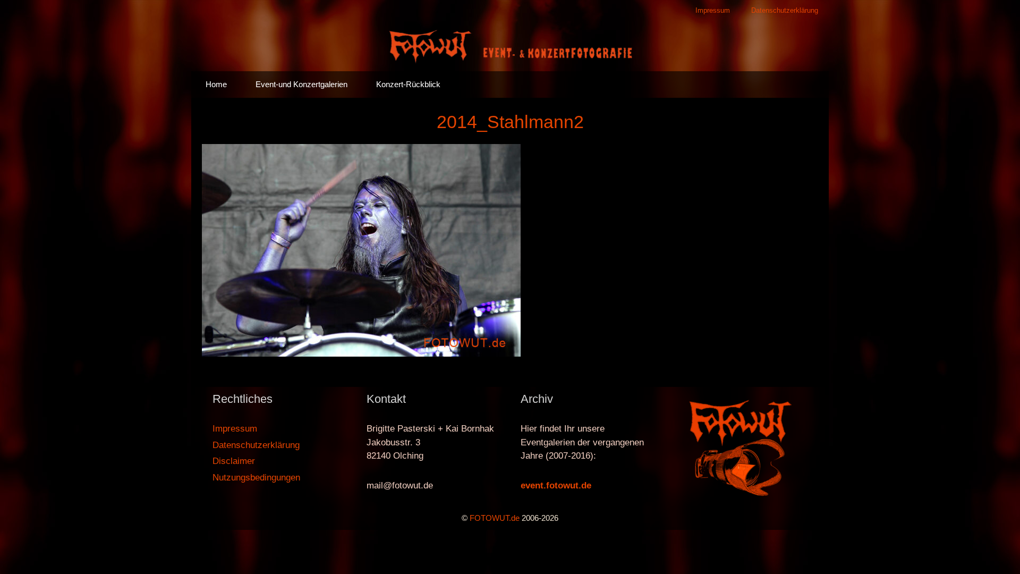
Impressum (712, 10)
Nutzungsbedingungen (256, 477)
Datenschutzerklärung (784, 10)
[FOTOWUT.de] (510, 45)
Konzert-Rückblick (408, 84)
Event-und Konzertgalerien (301, 84)
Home (216, 84)
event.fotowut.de (556, 485)
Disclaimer (233, 461)
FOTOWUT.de (495, 517)
